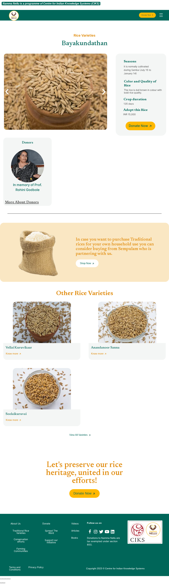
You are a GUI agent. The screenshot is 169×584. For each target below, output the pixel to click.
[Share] (4, 578)
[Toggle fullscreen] (6, 578)
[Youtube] (107, 531)
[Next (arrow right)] (4, 582)
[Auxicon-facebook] (90, 531)
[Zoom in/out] (9, 578)
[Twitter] (101, 531)
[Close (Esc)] (1, 578)
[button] (7, 91)
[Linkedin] (112, 531)
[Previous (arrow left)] (1, 582)
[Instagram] (95, 531)
